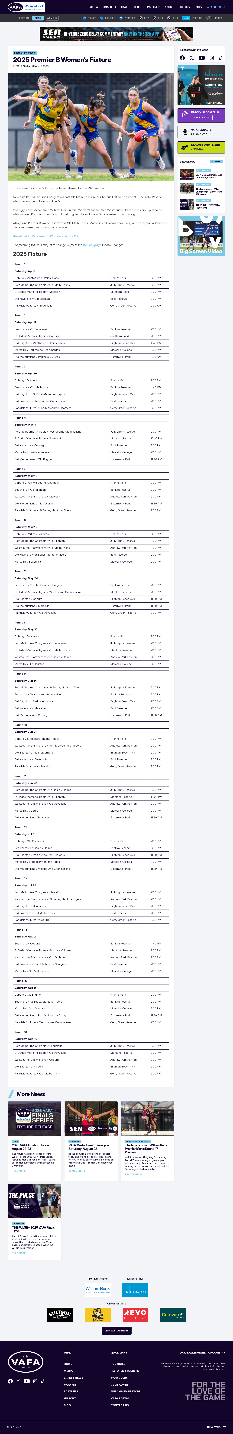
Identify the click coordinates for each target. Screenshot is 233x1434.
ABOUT (169, 7)
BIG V (67, 1405)
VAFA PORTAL (120, 1398)
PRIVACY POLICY (216, 1427)
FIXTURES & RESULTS (125, 1370)
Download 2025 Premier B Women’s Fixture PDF (46, 236)
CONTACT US (120, 1405)
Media (94, 7)
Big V (198, 7)
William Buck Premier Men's (138, 1141)
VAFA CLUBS (119, 1377)
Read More (19, 1171)
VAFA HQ (70, 1384)
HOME (68, 1363)
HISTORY (70, 1398)
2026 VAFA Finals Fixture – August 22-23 (30, 1147)
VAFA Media (23, 66)
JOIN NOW (197, 149)
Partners (154, 7)
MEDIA (68, 1370)
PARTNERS (71, 1391)
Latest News (18, 1223)
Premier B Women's (25, 53)
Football (122, 7)
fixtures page (92, 245)
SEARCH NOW (202, 117)
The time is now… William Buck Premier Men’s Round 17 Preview (146, 1148)
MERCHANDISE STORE (125, 1391)
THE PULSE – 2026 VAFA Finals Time (33, 1229)
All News (215, 161)
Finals (107, 7)
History (185, 7)
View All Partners (117, 1330)
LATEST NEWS (73, 1377)
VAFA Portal (214, 7)
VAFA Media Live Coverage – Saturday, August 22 (88, 1147)
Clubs (138, 7)
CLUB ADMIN (119, 1384)
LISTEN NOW (198, 134)
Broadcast (74, 1141)
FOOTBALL (118, 1363)
